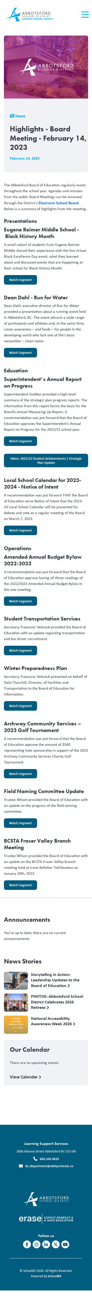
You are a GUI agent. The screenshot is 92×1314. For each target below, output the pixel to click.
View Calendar (24, 1077)
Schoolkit (54, 1276)
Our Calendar (30, 1049)
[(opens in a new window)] (46, 1198)
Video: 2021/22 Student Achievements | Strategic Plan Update (43, 461)
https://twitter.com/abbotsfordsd (55, 1244)
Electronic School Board (59, 202)
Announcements (27, 919)
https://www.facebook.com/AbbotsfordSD (27, 1244)
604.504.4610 (49, 1158)
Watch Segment (18, 281)
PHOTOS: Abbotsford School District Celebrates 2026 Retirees (57, 1002)
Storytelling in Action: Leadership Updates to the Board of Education (55, 980)
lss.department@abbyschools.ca (49, 1165)
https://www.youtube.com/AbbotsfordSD (65, 1244)
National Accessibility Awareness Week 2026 (52, 1021)
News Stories (22, 961)
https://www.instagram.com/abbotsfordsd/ (36, 1244)
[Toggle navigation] (84, 15)
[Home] (31, 15)
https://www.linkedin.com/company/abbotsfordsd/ (46, 1244)
